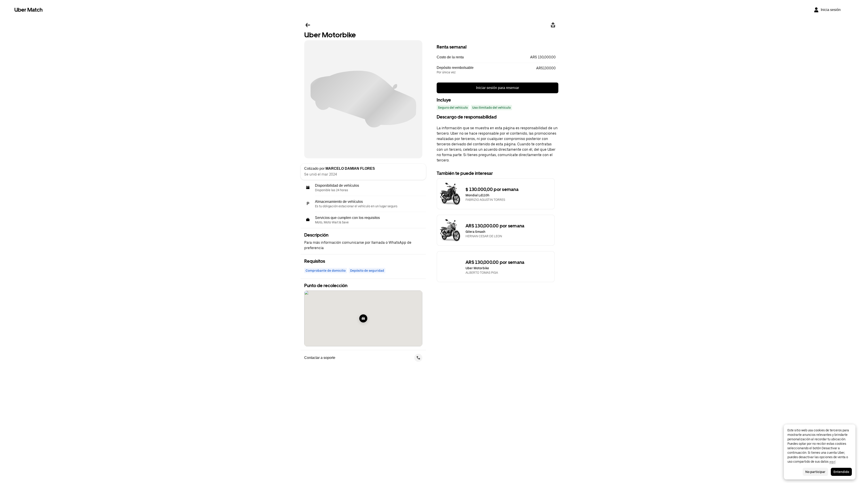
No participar (815, 472)
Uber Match (28, 9)
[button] (497, 57)
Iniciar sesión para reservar (497, 88)
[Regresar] (307, 25)
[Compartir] (553, 25)
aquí (832, 461)
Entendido (841, 472)
